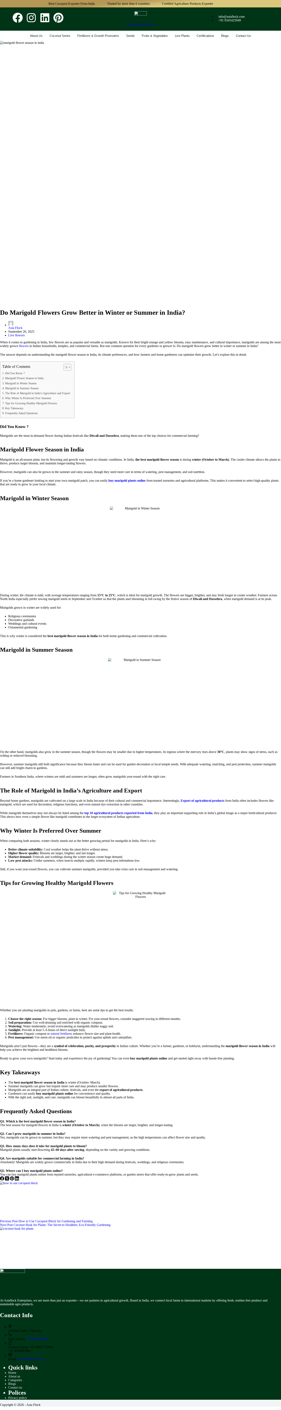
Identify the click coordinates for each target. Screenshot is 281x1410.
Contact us (243, 35)
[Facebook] (18, 18)
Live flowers (16, 335)
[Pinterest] (58, 18)
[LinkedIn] (17, 1179)
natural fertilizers (61, 1033)
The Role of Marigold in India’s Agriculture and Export (37, 393)
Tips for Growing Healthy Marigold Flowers (31, 403)
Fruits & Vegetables (155, 35)
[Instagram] (31, 18)
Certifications (205, 35)
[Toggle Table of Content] (65, 367)
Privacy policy (17, 1398)
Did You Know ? (15, 373)
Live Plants (182, 35)
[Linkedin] (45, 18)
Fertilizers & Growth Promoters (98, 35)
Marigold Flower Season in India (24, 378)
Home (12, 1372)
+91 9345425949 (37, 1339)
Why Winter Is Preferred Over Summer (28, 398)
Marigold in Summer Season (21, 388)
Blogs (225, 35)
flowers (24, 346)
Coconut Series (60, 35)
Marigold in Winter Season (20, 383)
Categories (15, 1380)
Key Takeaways (14, 408)
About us (36, 35)
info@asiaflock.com (30, 1359)
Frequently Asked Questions (21, 413)
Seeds (130, 35)
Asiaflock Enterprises (140, 24)
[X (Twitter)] (7, 1179)
